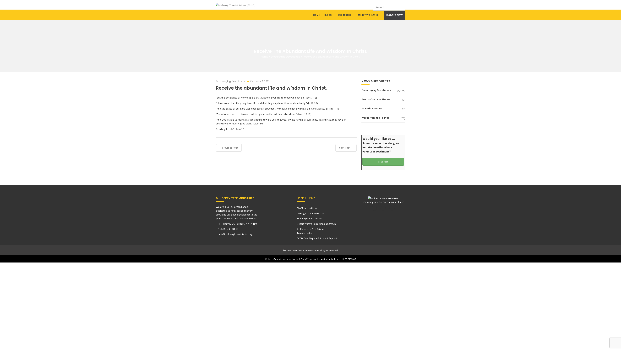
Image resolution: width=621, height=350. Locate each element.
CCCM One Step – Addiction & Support (317, 238)
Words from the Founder (375, 117)
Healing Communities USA (310, 213)
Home (316, 15)
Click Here (383, 161)
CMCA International (307, 208)
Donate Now (394, 15)
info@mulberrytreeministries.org (235, 234)
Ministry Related (368, 15)
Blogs (328, 15)
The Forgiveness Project (309, 218)
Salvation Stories (371, 108)
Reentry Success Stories (375, 99)
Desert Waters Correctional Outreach (316, 223)
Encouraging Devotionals (285, 56)
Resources (344, 15)
